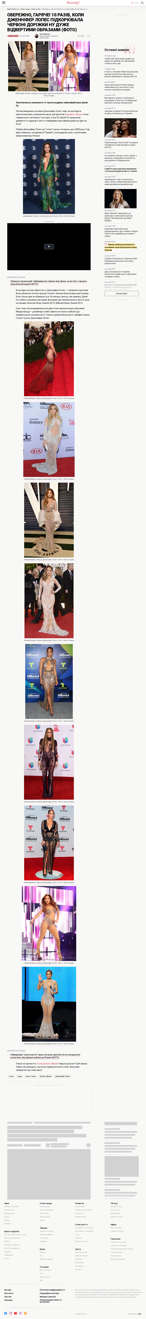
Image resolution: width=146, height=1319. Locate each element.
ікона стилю (31, 1076)
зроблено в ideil (135, 1314)
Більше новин (121, 294)
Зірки (6, 1203)
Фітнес (6, 1258)
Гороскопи (115, 1239)
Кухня (42, 1249)
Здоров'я (7, 1252)
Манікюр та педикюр (12, 1245)
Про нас (8, 1297)
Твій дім (43, 1228)
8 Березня (78, 1259)
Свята (78, 1249)
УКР (132, 3)
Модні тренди (45, 1217)
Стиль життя (81, 1225)
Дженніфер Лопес (62, 1076)
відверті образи (74, 114)
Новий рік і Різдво (81, 1256)
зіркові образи (45, 1076)
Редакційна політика (49, 1293)
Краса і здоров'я (11, 1231)
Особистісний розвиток (83, 1210)
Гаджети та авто (81, 1241)
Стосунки (44, 1267)
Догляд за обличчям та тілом (15, 1234)
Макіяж (7, 1241)
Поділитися (88, 36)
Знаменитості (9, 1210)
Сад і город (44, 1238)
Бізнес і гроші (80, 1206)
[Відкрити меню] (3, 2)
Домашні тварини (46, 1234)
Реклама (8, 1300)
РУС (137, 3)
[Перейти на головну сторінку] (73, 3)
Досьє (6, 1217)
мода (19, 1076)
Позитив (78, 1238)
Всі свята (78, 1269)
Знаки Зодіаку (116, 1256)
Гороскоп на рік (116, 1252)
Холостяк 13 (115, 1210)
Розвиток (79, 1203)
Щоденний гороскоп (118, 1259)
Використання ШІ (48, 1297)
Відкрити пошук (142, 2)
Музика (7, 1220)
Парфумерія (8, 1255)
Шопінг (42, 1220)
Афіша (113, 1225)
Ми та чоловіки (45, 1270)
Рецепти (43, 1252)
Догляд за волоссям (12, 1238)
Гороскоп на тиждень (119, 1245)
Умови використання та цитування (51, 1301)
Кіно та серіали (116, 1228)
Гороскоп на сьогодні (119, 1242)
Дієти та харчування (11, 1248)
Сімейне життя (45, 1277)
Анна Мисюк (45, 34)
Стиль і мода (46, 1203)
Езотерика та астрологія (84, 1228)
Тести (77, 1234)
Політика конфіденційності (52, 1290)
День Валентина (81, 1252)
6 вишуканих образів (47, 1063)
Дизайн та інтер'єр (46, 1231)
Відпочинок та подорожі (84, 1231)
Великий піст (80, 1262)
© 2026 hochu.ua (81, 1314)
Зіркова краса (9, 1213)
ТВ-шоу (114, 1203)
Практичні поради (46, 1210)
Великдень (79, 1266)
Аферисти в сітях (117, 1217)
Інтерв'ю (7, 1223)
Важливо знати (80, 1217)
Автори (7, 1290)
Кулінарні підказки (46, 1259)
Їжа (41, 1256)
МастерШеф (115, 1213)
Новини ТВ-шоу (116, 1206)
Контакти (8, 1293)
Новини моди (45, 1206)
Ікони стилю (13, 36)
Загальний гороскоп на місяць (122, 1249)
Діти (41, 1280)
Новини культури (117, 1231)
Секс (41, 1273)
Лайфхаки (43, 1241)
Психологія (79, 1213)
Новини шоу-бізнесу (11, 1206)
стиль (11, 1076)
